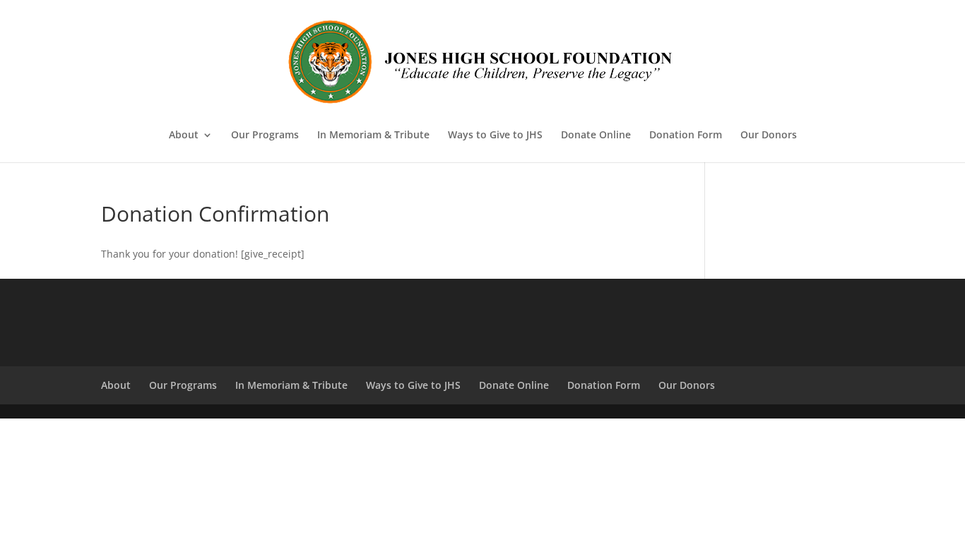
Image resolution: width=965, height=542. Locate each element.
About (184, 135)
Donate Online (596, 135)
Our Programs (265, 135)
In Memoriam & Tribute (373, 135)
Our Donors (768, 135)
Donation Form (685, 135)
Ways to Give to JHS (495, 135)
